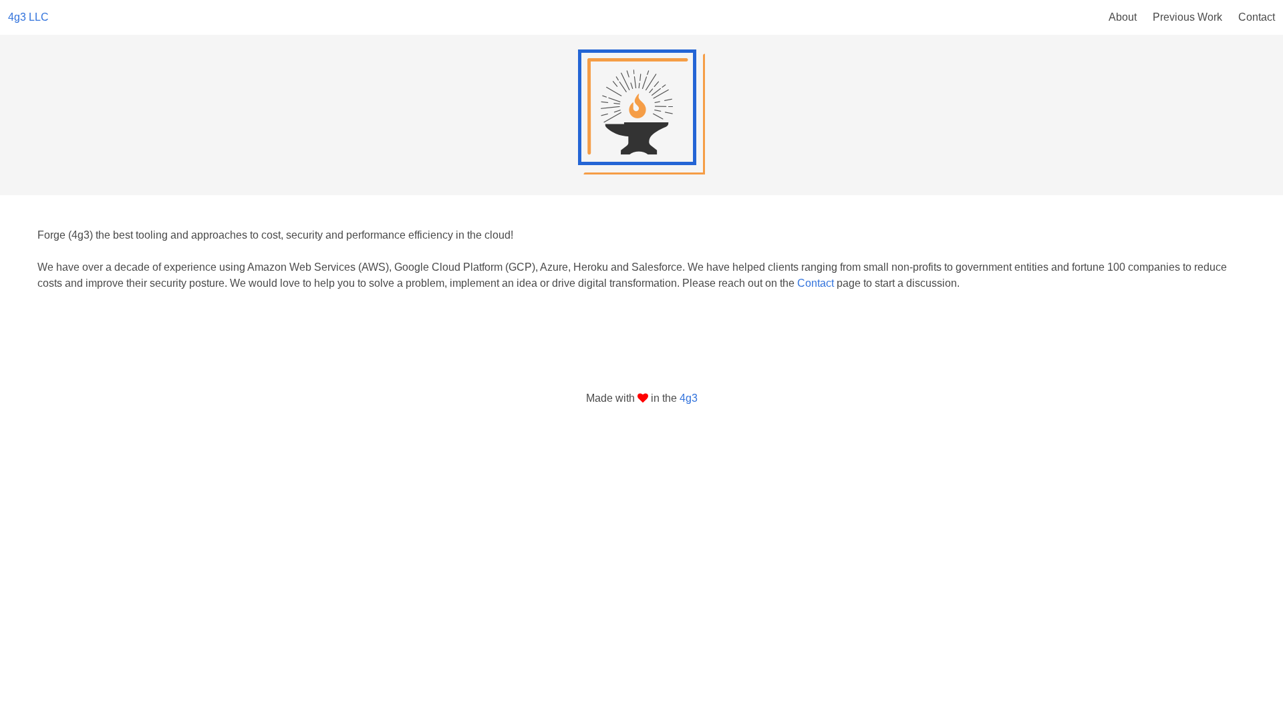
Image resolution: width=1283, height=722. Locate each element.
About (1123, 17)
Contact (1256, 17)
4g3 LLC (28, 17)
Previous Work (1187, 17)
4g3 (689, 398)
